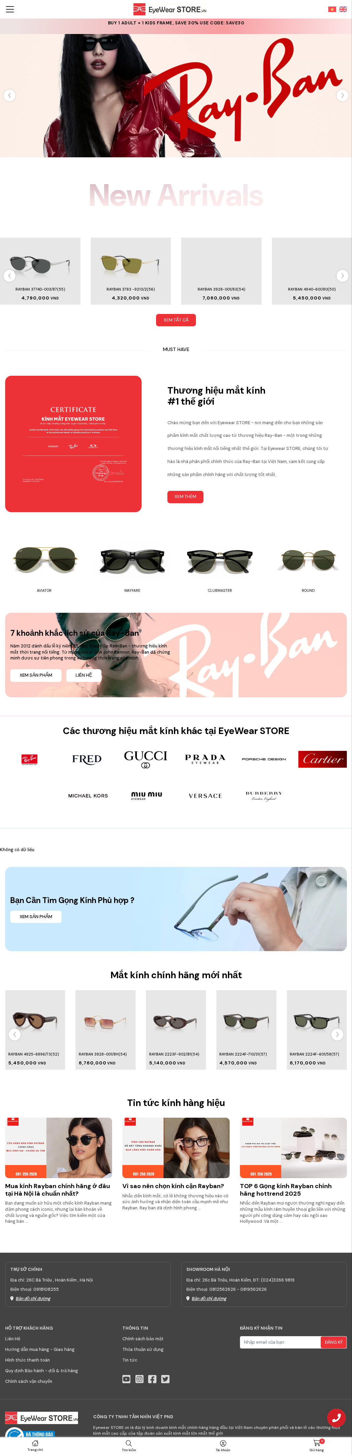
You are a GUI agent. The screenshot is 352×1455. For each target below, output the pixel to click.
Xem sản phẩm (36, 675)
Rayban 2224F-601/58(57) (314, 1054)
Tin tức (129, 1360)
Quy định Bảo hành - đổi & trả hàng (41, 1371)
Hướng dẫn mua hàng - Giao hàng (40, 1349)
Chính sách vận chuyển (28, 1381)
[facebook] (152, 1379)
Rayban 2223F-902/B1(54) (174, 1054)
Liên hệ (84, 675)
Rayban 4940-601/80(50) (312, 289)
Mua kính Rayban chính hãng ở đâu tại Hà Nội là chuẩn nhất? (57, 1190)
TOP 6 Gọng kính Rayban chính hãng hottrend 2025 (286, 1190)
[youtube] (126, 1379)
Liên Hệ (12, 1339)
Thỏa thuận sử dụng (143, 1349)
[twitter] (165, 1379)
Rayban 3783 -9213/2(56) (131, 289)
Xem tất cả (176, 320)
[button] (343, 96)
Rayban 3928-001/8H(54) (102, 1054)
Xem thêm (185, 496)
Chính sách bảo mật (143, 1339)
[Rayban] (176, 95)
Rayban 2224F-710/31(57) (243, 1054)
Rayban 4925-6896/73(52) (33, 1054)
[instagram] (139, 1379)
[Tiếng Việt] (330, 9)
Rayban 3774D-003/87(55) (40, 289)
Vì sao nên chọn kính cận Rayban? (173, 1186)
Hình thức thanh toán (27, 1360)
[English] (341, 9)
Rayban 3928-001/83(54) (221, 289)
